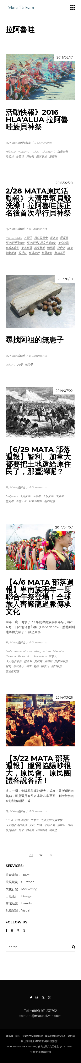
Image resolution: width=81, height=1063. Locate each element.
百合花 (61, 247)
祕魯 (36, 666)
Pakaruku (24, 656)
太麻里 (60, 496)
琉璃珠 (51, 247)
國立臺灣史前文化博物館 (41, 242)
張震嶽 (61, 825)
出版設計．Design (19, 896)
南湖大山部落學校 (51, 820)
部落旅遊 (41, 156)
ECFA (9, 820)
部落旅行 (34, 252)
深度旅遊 (39, 247)
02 (41, 855)
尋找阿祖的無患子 (35, 339)
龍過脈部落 (12, 671)
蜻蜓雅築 (11, 252)
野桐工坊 (59, 252)
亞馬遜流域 (21, 820)
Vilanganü (48, 151)
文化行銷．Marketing (21, 889)
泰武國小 (18, 666)
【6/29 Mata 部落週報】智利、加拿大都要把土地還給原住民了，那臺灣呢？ (38, 460)
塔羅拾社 (62, 151)
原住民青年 (41, 237)
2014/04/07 (64, 527)
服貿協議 (11, 830)
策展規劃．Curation (20, 882)
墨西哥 (28, 661)
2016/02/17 (64, 57)
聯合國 (30, 830)
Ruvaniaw (40, 656)
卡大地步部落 (14, 661)
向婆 (20, 364)
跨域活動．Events (19, 903)
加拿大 (53, 656)
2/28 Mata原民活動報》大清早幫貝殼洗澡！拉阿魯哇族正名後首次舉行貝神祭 (38, 201)
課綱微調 (41, 830)
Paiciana (23, 151)
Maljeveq (12, 496)
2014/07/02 (64, 391)
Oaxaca (11, 656)
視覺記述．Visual (18, 910)
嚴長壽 (64, 237)
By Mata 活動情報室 (18, 142)
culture (10, 364)
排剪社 (10, 156)
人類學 (28, 237)
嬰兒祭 (10, 501)
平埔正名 (21, 501)
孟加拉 (48, 661)
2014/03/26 (64, 697)
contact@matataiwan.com (40, 1016)
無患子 (29, 364)
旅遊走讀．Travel (18, 875)
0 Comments (43, 142)
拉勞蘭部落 (61, 661)
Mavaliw (58, 651)
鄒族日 (45, 666)
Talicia (35, 151)
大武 (32, 825)
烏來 (28, 666)
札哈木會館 (12, 247)
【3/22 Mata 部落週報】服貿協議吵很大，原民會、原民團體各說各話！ (38, 769)
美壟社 (20, 156)
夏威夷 (38, 661)
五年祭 (37, 496)
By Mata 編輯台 (15, 228)
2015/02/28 (64, 183)
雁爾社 (53, 156)
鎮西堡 (53, 830)
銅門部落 (49, 501)
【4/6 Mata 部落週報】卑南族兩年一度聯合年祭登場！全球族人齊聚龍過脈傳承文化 (40, 597)
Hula (9, 651)
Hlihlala (11, 151)
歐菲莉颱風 (35, 501)
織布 (70, 247)
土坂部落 (48, 496)
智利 (8, 666)
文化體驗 (63, 242)
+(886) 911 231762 (43, 1011)
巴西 (39, 825)
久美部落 (25, 496)
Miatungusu (14, 237)
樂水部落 (26, 247)
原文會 (54, 237)
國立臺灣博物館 (15, 242)
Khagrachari (42, 651)
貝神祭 (30, 156)
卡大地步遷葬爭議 (16, 825)
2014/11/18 (65, 279)
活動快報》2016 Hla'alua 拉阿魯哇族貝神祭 (37, 119)
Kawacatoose (23, 651)
